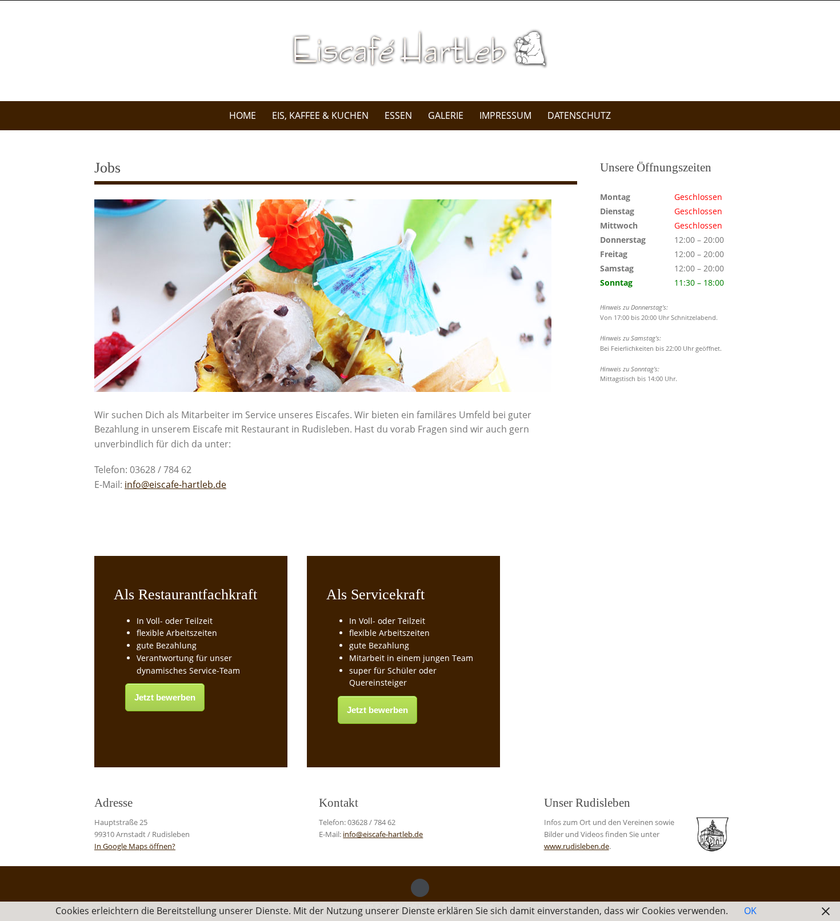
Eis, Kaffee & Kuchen (320, 115)
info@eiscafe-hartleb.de (175, 484)
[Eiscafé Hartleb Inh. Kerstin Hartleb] (420, 48)
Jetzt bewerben (164, 697)
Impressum (505, 115)
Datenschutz (579, 115)
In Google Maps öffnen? (134, 846)
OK (750, 910)
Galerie (445, 115)
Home (242, 115)
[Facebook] (420, 888)
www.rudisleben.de (576, 846)
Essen (398, 115)
